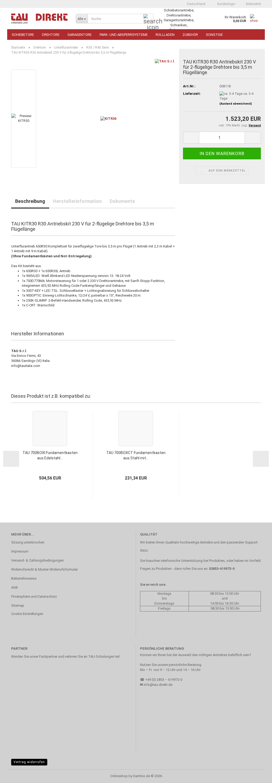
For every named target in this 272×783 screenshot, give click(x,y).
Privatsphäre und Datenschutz (34, 596)
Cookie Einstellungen (27, 614)
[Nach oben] (257, 775)
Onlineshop (119, 776)
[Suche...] (148, 19)
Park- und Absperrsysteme (124, 35)
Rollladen (165, 35)
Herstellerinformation (77, 201)
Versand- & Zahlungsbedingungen (37, 560)
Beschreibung (30, 201)
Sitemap (17, 605)
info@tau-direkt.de (158, 685)
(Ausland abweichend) (235, 103)
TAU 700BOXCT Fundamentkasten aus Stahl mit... (135, 455)
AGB (14, 587)
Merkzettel (252, 4)
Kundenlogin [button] (225, 4)
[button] (194, 4)
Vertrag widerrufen (29, 762)
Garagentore (79, 35)
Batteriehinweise (23, 578)
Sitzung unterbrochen (27, 542)
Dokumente (122, 201)
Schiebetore (23, 35)
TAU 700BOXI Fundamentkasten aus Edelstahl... (50, 455)
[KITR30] (108, 119)
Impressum (19, 551)
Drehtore (51, 35)
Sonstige (214, 35)
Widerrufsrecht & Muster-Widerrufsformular (44, 569)
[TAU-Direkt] (39, 18)
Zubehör (190, 35)
